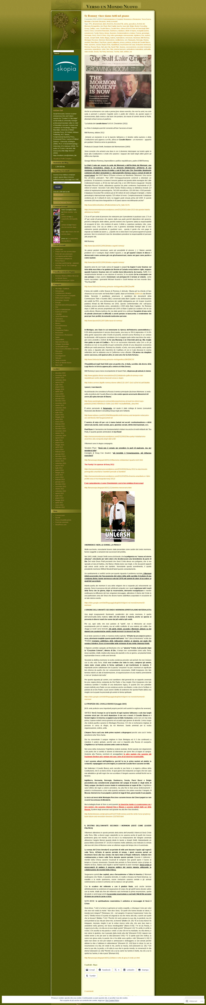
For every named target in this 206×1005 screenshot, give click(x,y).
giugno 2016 (59, 387)
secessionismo (131, 47)
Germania (88, 35)
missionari (136, 38)
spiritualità (147, 49)
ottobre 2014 (59, 433)
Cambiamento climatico (63, 293)
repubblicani (115, 44)
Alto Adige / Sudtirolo (62, 288)
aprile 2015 (59, 419)
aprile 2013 (59, 475)
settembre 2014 (60, 435)
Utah (121, 51)
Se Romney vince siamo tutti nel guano (107, 16)
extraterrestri (89, 33)
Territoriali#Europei (61, 346)
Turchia (116, 51)
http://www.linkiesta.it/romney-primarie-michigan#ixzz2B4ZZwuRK (109, 287)
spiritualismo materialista (134, 49)
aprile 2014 (59, 447)
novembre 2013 (60, 459)
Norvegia (139, 40)
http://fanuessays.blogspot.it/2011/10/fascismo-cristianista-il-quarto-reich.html (114, 460)
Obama (145, 40)
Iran (142, 35)
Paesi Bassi (95, 42)
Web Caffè (59, 365)
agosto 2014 (59, 438)
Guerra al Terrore (61, 312)
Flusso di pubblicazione (63, 520)
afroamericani (97, 24)
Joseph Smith (94, 38)
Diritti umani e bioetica (62, 298)
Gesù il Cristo (101, 35)
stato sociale (89, 51)
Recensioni (59, 332)
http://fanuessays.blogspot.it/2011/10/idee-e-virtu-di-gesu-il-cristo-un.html (112, 958)
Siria (111, 49)
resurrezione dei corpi (127, 44)
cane (97, 28)
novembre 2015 (60, 403)
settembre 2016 (60, 380)
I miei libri (58, 314)
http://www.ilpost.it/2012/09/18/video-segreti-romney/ (104, 246)
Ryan (98, 47)
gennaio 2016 (59, 398)
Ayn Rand (103, 26)
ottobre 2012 (59, 489)
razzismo (92, 44)
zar (131, 51)
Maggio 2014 (59, 445)
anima (126, 24)
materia (112, 38)
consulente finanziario (101, 31)
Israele (87, 38)
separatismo (96, 49)
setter (104, 49)
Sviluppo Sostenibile (62, 344)
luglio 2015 (59, 412)
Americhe (110, 24)
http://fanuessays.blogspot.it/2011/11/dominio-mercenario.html (108, 488)
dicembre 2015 (60, 401)
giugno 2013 (59, 470)
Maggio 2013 (59, 472)
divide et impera (130, 31)
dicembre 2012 (60, 484)
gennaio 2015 (59, 426)
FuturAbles (57, 198)
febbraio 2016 (60, 396)
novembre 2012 (60, 486)
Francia (138, 33)
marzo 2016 (59, 394)
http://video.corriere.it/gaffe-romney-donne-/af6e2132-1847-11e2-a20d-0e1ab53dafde (117, 383)
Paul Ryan (103, 42)
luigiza (63, 231)
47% (90, 24)
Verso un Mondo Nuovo (111, 6)
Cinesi (91, 31)
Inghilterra (137, 35)
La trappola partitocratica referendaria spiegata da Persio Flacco (63, 258)
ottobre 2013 (59, 461)
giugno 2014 (59, 442)
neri (126, 40)
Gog (108, 35)
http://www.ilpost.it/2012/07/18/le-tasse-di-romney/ (103, 321)
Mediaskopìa (58, 194)
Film (56, 307)
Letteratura (59, 319)
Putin (86, 44)
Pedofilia (58, 328)
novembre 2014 (60, 431)
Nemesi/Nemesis (61, 325)
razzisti (98, 44)
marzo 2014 (59, 449)
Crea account (60, 515)
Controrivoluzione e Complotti (113, 19)
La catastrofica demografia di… (69, 219)
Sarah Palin (115, 47)
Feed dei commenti (61, 522)
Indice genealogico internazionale (122, 35)
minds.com (59, 249)
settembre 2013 (60, 463)
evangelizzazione (143, 31)
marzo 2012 (59, 505)
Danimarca (113, 31)
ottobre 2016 (59, 377)
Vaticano (58, 358)
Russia (93, 47)
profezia (128, 42)
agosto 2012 (59, 493)
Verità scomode (112, 21)
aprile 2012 (59, 502)
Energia (58, 302)
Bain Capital (112, 26)
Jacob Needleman (61, 316)
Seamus (122, 47)
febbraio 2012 (60, 507)
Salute (57, 337)
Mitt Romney (145, 38)
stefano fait (58, 110)
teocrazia (110, 51)
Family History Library (101, 33)
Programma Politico (62, 330)
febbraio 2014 (60, 452)
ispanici (147, 35)
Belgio (132, 26)
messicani (128, 38)
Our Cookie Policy (112, 1000)
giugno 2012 (59, 498)
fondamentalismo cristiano (126, 33)
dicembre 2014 (60, 428)
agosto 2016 (59, 382)
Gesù (94, 35)
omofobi (87, 42)
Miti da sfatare (60, 321)
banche (119, 26)
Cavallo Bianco (105, 28)
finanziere (113, 33)
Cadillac (92, 28)
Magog (107, 38)
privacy (122, 42)
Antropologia (59, 291)
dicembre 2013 (60, 456)
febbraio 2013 (60, 479)
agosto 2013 (59, 465)
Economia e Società (62, 300)
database (121, 31)
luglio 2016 (59, 384)
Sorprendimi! (59, 339)
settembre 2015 (60, 408)
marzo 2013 (59, 477)
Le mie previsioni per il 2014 (64, 280)
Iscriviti (57, 187)
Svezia (96, 51)
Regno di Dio (106, 44)
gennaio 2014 (59, 454)
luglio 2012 (59, 496)
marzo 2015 (59, 422)
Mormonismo (110, 40)
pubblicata (139, 294)
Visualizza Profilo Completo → (63, 158)
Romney (87, 47)
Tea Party (102, 51)
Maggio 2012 (59, 500)
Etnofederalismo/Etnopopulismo (66, 305)
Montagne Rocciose (91, 40)
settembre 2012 (60, 491)
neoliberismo (119, 40)
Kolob (102, 38)
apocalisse (132, 24)
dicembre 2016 (60, 373)
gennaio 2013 (59, 482)
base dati (126, 26)
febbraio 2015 (60, 424)
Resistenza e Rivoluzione (132, 19)
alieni (104, 24)
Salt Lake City (105, 47)
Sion (107, 49)
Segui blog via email (61, 170)
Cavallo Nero (115, 28)
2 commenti (89, 991)
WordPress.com (60, 524)
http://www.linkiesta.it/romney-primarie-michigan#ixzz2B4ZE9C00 (109, 360)
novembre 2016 (60, 375)
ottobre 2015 (59, 405)
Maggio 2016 (59, 389)
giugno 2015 (59, 414)
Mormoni (102, 40)
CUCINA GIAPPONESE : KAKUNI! (67, 263)
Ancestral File (118, 24)
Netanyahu (132, 40)
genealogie (145, 33)
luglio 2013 (59, 468)
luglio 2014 (59, 440)
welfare (126, 51)
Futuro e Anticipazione (62, 309)
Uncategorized (60, 356)
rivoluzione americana (143, 44)
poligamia (116, 42)
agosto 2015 (59, 410)
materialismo (120, 38)
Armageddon (95, 26)
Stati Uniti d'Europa (61, 342)
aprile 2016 (59, 391)
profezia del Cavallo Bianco (141, 42)
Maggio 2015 (59, 417)
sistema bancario (120, 49)
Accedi (57, 517)
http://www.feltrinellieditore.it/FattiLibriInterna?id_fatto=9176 (107, 205)
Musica (57, 323)
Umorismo (58, 353)
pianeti (109, 42)
